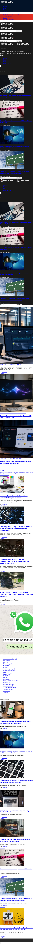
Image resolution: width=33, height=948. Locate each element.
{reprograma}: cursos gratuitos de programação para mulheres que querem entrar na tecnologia (14, 561)
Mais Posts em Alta (4, 475)
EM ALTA (2, 470)
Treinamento (18, 364)
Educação (21, 473)
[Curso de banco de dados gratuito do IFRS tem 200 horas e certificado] (12, 118)
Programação (15, 413)
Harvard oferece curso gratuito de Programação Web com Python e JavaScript (15, 462)
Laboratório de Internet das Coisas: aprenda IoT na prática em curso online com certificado (14, 172)
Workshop (6, 692)
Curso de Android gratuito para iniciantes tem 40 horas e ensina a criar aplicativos (15, 722)
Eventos (6, 676)
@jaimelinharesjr (4, 941)
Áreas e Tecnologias (6, 472)
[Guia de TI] (16, 45)
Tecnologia (11, 364)
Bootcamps (22, 472)
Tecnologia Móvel (9, 687)
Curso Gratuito (4, 364)
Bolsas (17, 472)
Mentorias (6, 682)
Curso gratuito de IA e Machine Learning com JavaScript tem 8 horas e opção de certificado (15, 811)
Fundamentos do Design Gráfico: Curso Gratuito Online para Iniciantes (14, 497)
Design (17, 473)
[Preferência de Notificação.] (0, 943)
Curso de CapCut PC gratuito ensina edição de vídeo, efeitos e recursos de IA (15, 840)
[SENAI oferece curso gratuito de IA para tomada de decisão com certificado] (12, 143)
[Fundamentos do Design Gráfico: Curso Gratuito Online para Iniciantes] (12, 493)
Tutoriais (6, 691)
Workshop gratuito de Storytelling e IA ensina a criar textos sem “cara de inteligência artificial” (16, 929)
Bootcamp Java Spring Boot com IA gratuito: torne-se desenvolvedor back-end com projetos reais (16, 529)
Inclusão (6, 679)
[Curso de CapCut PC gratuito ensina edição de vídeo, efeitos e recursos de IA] (12, 836)
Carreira (27, 472)
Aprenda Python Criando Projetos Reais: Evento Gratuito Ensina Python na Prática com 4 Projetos (16, 594)
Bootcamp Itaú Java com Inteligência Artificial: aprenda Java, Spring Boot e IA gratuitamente (15, 96)
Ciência (31, 472)
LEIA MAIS (2, 373)
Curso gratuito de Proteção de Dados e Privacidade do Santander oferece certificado (16, 781)
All (0, 472)
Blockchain (13, 472)
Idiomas (6, 677)
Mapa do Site (12, 941)
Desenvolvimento (13, 458)
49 (2, 938)
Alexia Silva (4, 372)
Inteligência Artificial (6, 413)
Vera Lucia (4, 569)
